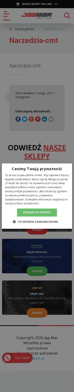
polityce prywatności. (26, 203)
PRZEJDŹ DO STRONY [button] (37, 212)
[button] (37, 222)
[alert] (37, 196)
